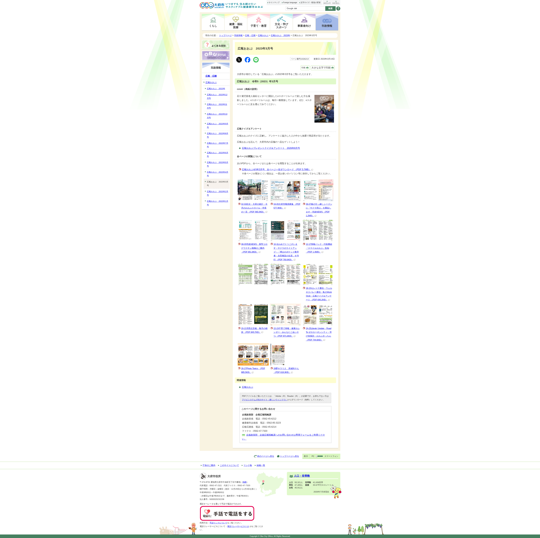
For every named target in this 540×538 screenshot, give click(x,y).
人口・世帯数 (302, 475)
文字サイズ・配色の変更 (311, 2)
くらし (213, 25)
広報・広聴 (250, 35)
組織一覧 (261, 465)
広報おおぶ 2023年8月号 (217, 135)
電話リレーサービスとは (238, 526)
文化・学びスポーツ (281, 25)
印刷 (303, 67)
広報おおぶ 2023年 (280, 35)
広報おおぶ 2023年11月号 (217, 106)
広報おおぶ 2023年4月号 (217, 174)
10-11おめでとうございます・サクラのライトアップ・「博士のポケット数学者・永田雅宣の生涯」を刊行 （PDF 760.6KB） (286, 252)
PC (313, 456)
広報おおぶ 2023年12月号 (217, 96)
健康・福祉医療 (236, 25)
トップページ (225, 35)
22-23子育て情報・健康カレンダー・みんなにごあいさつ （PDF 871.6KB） (287, 332)
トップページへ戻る (289, 456)
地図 (245, 482)
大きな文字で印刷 (321, 67)
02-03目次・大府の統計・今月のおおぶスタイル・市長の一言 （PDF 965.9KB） (254, 208)
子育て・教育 (259, 25)
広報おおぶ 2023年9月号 (217, 125)
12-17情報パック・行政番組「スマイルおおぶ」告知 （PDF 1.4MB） (319, 248)
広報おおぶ (263, 35)
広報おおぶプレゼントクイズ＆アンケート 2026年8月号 (271, 148)
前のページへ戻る (265, 456)
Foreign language (290, 2)
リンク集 (248, 465)
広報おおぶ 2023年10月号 (217, 116)
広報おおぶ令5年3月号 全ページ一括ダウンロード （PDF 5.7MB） (276, 169)
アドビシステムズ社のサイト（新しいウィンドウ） (264, 400)
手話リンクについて (218, 523)
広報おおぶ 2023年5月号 (217, 164)
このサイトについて (229, 465)
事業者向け (304, 25)
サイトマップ (274, 2)
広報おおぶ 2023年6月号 (217, 154)
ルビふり (327, 3)
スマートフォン (331, 456)
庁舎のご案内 (209, 465)
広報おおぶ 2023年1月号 (217, 203)
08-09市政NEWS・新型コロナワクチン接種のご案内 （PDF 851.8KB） (254, 248)
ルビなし (336, 3)
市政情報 (327, 25)
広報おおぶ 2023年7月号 (217, 145)
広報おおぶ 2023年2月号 (217, 193)
